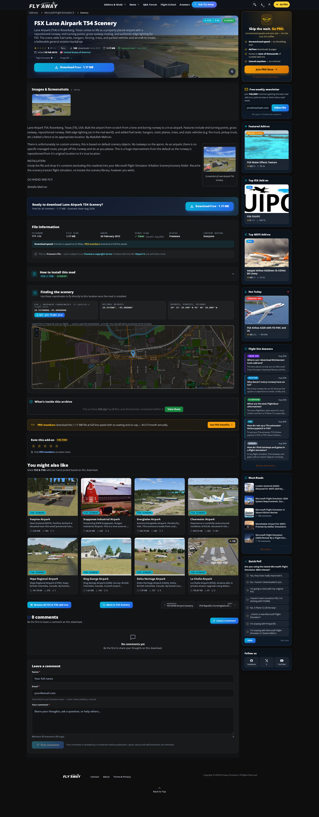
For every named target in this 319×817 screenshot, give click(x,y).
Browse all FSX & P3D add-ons (51, 604)
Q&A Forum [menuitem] (150, 4)
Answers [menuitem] (185, 4)
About (106, 776)
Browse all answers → (266, 465)
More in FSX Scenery (118, 604)
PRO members (92, 244)
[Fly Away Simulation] (43, 4)
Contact (95, 776)
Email (36, 686)
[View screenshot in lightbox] (232, 71)
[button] (133, 353)
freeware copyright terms (98, 254)
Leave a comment (226, 620)
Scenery (84, 12)
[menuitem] (204, 4)
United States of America (77, 52)
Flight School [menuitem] (168, 4)
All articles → (267, 549)
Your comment (41, 705)
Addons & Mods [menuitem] (113, 4)
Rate (63, 48)
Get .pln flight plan (51, 315)
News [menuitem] (133, 4)
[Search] (255, 4)
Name (36, 672)
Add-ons (33, 12)
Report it (140, 254)
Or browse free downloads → (266, 77)
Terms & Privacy (122, 776)
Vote (250, 640)
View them (173, 409)
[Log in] (269, 4)
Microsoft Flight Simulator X (59, 12)
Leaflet (200, 387)
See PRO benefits (220, 424)
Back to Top (159, 791)
